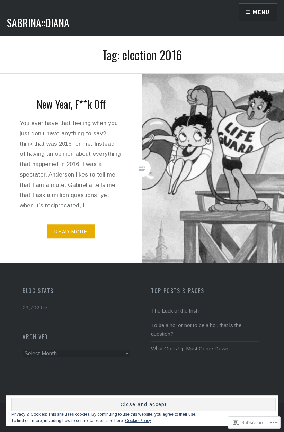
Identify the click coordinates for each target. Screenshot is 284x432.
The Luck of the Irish (175, 311)
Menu (261, 12)
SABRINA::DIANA (38, 22)
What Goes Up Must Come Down (189, 348)
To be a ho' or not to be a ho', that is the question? (196, 329)
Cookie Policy (138, 420)
